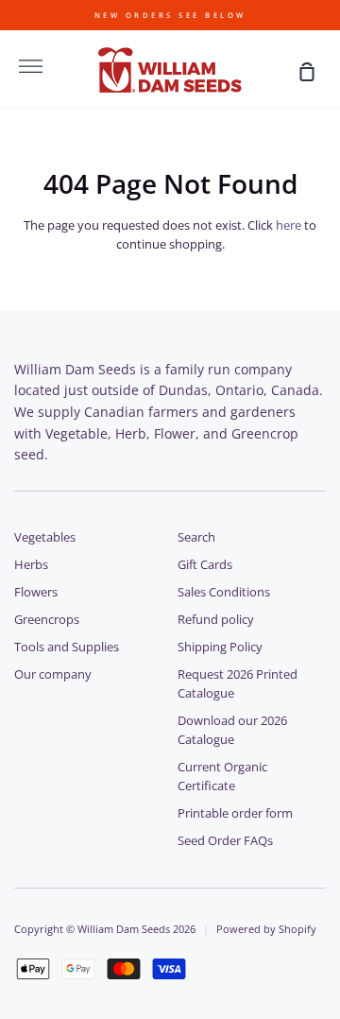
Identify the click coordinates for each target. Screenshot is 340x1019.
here (288, 225)
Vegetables (45, 537)
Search (196, 537)
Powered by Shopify (266, 929)
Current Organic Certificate (222, 776)
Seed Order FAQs (225, 841)
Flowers (36, 592)
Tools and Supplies (66, 647)
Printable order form (235, 813)
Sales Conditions (224, 592)
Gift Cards (205, 565)
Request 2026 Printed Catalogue (238, 683)
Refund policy (216, 620)
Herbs (31, 565)
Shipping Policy (220, 647)
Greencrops (46, 620)
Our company (53, 674)
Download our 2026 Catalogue (232, 730)
